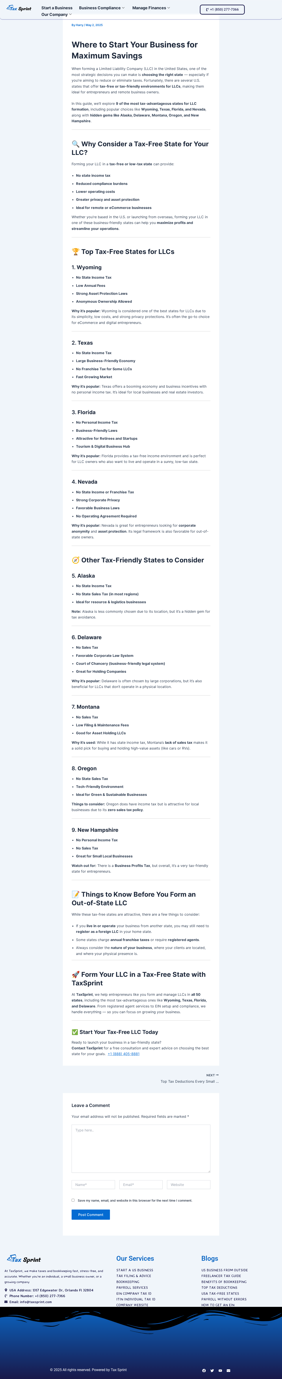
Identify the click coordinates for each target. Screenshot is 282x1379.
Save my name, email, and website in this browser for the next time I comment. (135, 1200)
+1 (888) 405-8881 (123, 1054)
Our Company (54, 14)
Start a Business (56, 8)
